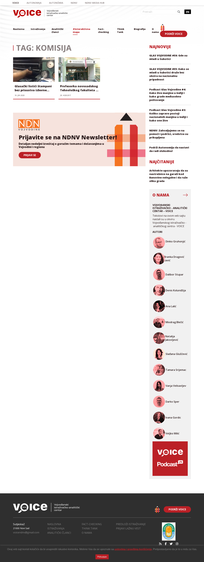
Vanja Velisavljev (176, 385)
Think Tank (120, 30)
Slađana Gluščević (176, 354)
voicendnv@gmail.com (26, 532)
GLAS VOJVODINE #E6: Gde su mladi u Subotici (168, 57)
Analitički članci (57, 30)
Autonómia (56, 2)
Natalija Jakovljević (171, 338)
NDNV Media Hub (94, 2)
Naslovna (18, 29)
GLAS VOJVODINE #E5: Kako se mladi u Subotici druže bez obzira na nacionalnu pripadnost (169, 74)
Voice (15, 2)
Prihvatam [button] (102, 557)
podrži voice (173, 34)
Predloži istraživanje (131, 524)
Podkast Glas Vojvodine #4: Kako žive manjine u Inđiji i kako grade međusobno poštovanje (167, 95)
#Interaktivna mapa (81, 30)
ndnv (74, 2)
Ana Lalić (171, 306)
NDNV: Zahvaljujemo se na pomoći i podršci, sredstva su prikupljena (168, 134)
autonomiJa (34, 2)
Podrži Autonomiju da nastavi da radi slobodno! (169, 149)
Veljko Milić (172, 433)
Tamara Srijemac (176, 370)
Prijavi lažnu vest (128, 528)
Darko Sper (172, 401)
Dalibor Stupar (174, 274)
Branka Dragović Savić (174, 258)
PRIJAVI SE (30, 155)
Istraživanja (38, 29)
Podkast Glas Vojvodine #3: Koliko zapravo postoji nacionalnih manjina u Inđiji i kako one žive (168, 115)
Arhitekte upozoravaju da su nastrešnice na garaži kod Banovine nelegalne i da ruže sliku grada (168, 176)
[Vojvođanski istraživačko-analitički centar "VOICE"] (40, 13)
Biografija (140, 29)
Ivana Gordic (173, 417)
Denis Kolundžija (176, 290)
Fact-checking (103, 30)
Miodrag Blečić (174, 322)
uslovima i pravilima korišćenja (133, 549)
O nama (155, 30)
